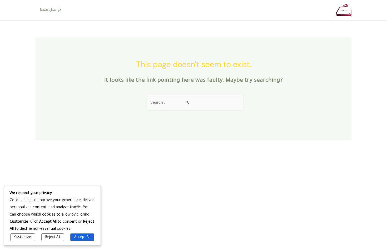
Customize (22, 237)
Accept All (82, 237)
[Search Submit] (188, 103)
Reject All (52, 237)
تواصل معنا (50, 10)
